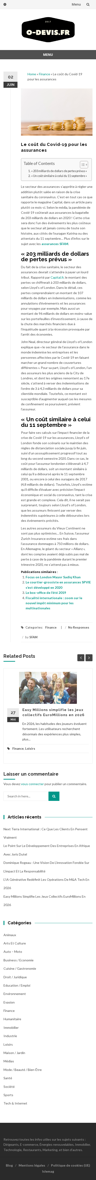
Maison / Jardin (14, 1053)
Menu (76, 4)
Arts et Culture (14, 943)
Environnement (14, 994)
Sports (8, 1095)
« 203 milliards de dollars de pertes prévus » (59, 171)
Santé (7, 1078)
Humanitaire (12, 1019)
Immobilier (11, 1027)
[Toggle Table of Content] (81, 165)
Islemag (48, 1171)
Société (9, 1087)
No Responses (78, 627)
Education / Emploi (16, 985)
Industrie (10, 1036)
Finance (44, 74)
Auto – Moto (12, 951)
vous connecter (32, 784)
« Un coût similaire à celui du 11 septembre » (59, 176)
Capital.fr (57, 277)
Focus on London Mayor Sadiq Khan (53, 577)
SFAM (33, 637)
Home (31, 74)
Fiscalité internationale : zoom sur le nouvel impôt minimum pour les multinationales (54, 603)
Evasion (9, 1002)
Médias (8, 1061)
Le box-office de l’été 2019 (46, 593)
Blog (9, 1165)
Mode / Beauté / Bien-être (22, 1070)
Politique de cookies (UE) (70, 1165)
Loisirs (30, 748)
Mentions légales (32, 1165)
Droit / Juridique (15, 977)
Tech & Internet (15, 1103)
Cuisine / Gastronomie (19, 968)
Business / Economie (18, 960)
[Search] (53, 796)
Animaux (9, 935)
